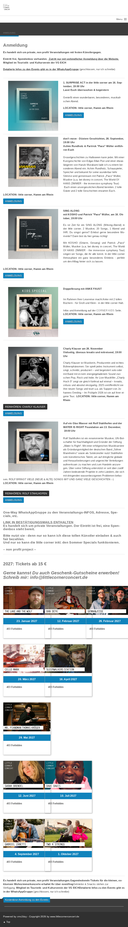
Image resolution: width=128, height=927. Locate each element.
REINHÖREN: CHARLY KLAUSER (25, 406)
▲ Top (6, 921)
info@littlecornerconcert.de (59, 577)
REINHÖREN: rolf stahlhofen (26, 493)
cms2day (22, 916)
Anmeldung (9, 33)
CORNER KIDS (105, 310)
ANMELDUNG (73, 115)
